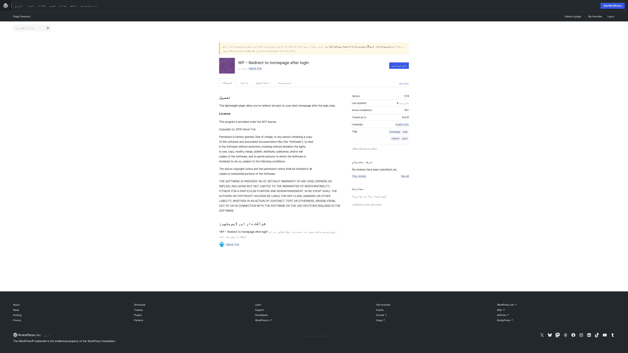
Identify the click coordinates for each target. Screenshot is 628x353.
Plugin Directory (21, 16)
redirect (395, 138)
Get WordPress (613, 5)
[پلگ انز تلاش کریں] (47, 28)
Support (259, 310)
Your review (359, 176)
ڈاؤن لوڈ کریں (399, 65)
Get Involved (383, 304)
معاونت (404, 82)
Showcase (139, 304)
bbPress (503, 315)
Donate (381, 315)
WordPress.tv (263, 320)
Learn (258, 304)
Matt (501, 310)
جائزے (244, 82)
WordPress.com (507, 304)
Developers (261, 315)
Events (380, 310)
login (405, 132)
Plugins (138, 315)
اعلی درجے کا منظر (364, 148)
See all (405, 176)
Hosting (17, 315)
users (405, 138)
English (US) (402, 124)
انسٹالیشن (263, 82)
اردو (47, 335)
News (16, 310)
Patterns (138, 320)
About (16, 304)
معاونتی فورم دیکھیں (366, 203)
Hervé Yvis (255, 68)
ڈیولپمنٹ (284, 82)
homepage (395, 132)
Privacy (17, 320)
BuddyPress (505, 320)
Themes (138, 310)
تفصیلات (227, 82)
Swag (380, 320)
